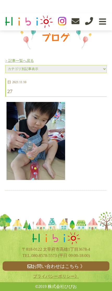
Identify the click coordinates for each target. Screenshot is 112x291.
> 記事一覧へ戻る (19, 61)
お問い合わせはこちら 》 (58, 266)
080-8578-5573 (44, 255)
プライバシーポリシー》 (56, 276)
